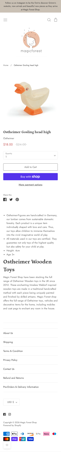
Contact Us (8, 369)
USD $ (10, 402)
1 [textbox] (6, 157)
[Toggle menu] (5, 19)
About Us (8, 333)
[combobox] (30, 155)
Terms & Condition (13, 351)
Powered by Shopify (12, 425)
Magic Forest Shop (28, 422)
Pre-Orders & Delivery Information (21, 387)
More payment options (30, 184)
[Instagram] (8, 414)
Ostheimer (8, 138)
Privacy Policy (10, 360)
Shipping (8, 342)
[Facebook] (3, 414)
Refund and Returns (13, 378)
